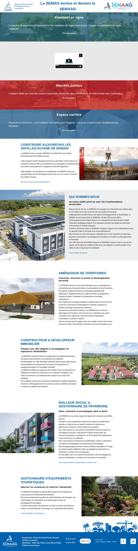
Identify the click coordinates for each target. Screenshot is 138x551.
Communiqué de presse (78, 253)
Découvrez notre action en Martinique (35, 182)
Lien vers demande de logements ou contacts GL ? (78, 462)
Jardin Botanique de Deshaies (32, 513)
